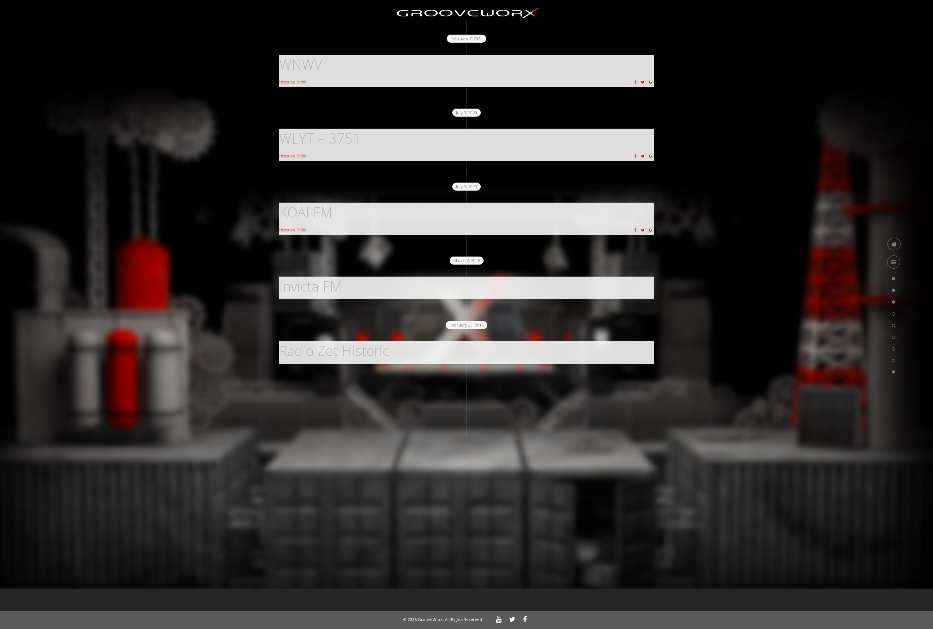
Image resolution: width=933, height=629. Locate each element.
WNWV (300, 64)
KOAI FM (305, 212)
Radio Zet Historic (334, 350)
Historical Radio (292, 82)
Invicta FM (310, 286)
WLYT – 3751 (320, 138)
